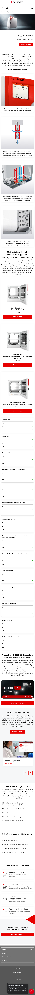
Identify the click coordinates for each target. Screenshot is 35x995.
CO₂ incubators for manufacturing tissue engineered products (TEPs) (12, 804)
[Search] (11, 8)
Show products (17, 317)
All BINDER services (17, 731)
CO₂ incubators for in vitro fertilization (13, 809)
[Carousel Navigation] (18, 773)
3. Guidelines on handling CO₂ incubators (14, 848)
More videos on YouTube (17, 703)
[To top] (4, 991)
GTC (18, 976)
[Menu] (32, 8)
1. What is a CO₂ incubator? (10, 840)
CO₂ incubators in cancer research (12, 821)
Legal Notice (18, 979)
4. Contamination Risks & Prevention (13, 852)
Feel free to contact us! (17, 934)
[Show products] (17, 298)
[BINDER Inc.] (17, 3)
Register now (8, 763)
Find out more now (26, 44)
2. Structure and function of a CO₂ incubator (15, 844)
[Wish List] (3, 8)
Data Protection (17, 969)
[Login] (7, 8)
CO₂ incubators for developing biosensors (15, 817)
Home (2, 12)
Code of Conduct (17, 972)
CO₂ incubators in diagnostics (11, 813)
